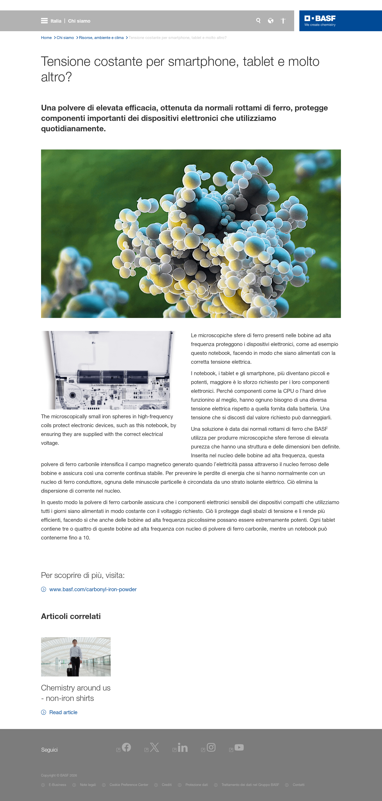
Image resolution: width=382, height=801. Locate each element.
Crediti (167, 785)
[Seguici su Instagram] (208, 750)
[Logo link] (320, 21)
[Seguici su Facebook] (123, 750)
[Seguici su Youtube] (236, 750)
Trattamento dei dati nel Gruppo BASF (250, 785)
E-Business (57, 785)
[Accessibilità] (283, 21)
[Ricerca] (258, 21)
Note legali (88, 785)
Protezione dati (197, 785)
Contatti (298, 785)
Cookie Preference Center (129, 785)
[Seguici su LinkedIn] (180, 750)
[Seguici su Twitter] (151, 750)
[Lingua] (271, 21)
